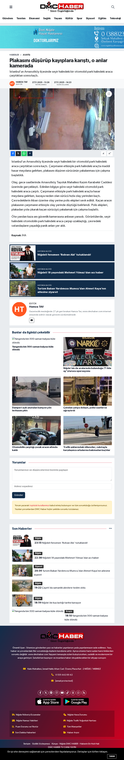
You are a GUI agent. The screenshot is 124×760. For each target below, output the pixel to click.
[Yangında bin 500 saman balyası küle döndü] (36, 340)
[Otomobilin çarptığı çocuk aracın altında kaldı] (36, 430)
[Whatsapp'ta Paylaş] (24, 153)
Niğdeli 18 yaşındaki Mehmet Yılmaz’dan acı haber (66, 557)
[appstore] (48, 701)
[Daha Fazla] (29, 153)
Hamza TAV (36, 306)
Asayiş (26, 55)
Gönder (18, 495)
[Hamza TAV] (19, 309)
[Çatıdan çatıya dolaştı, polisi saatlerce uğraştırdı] (87, 391)
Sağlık (47, 18)
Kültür (69, 18)
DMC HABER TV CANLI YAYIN (62, 747)
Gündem (7, 18)
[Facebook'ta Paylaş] (13, 153)
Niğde (38, 538)
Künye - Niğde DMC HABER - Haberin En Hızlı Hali (75, 744)
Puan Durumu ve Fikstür (27, 727)
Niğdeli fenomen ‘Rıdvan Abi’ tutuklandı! (61, 542)
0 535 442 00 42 (64, 675)
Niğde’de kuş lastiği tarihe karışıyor (57, 602)
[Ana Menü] (11, 7)
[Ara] (112, 7)
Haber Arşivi (73, 732)
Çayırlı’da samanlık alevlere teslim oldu (59, 587)
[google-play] (76, 701)
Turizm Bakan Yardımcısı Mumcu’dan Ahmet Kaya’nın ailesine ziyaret (72, 572)
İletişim (27, 744)
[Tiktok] (67, 692)
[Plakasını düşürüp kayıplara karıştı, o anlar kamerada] (62, 119)
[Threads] (72, 692)
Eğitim (102, 18)
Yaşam (58, 18)
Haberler (14, 55)
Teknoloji (115, 18)
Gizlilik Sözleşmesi (41, 744)
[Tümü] (110, 528)
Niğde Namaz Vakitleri (27, 720)
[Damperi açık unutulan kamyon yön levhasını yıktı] (36, 391)
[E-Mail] (31, 320)
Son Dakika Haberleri (25, 732)
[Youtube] (62, 692)
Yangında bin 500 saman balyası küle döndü (86, 617)
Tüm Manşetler (74, 727)
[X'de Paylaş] (18, 153)
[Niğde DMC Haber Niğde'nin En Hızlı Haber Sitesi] (62, 7)
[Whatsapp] (78, 692)
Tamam (112, 756)
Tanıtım (21, 18)
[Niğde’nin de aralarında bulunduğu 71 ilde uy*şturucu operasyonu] (87, 351)
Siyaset (90, 18)
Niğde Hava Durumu (77, 715)
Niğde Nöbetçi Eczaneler (28, 715)
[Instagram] (56, 692)
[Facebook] (40, 692)
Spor (79, 18)
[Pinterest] (51, 692)
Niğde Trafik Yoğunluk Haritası (81, 720)
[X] (45, 692)
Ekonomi (34, 18)
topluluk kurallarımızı (39, 505)
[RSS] (83, 692)
